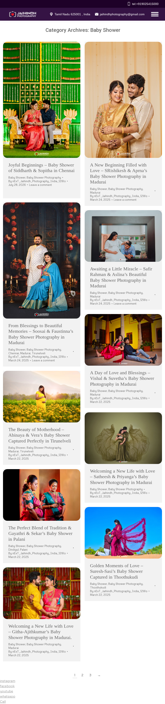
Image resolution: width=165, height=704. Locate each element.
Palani (24, 549)
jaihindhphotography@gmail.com (122, 14)
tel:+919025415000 (145, 4)
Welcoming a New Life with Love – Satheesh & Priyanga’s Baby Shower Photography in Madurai (122, 476)
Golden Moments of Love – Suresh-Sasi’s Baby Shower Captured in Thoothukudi (116, 571)
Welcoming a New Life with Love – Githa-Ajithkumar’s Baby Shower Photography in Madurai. (40, 631)
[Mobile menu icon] (154, 14)
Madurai (95, 192)
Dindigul (13, 549)
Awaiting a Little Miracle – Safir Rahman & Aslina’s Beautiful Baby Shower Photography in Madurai (121, 277)
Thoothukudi (98, 587)
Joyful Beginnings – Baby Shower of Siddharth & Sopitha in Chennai (41, 167)
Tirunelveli (38, 353)
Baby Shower (16, 177)
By (37, 181)
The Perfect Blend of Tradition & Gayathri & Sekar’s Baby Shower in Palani (40, 533)
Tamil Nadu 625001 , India (72, 14)
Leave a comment (40, 184)
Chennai (13, 353)
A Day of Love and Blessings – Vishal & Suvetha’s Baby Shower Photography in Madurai (122, 378)
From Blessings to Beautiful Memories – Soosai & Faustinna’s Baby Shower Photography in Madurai (40, 334)
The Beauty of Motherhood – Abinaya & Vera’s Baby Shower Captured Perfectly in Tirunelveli (39, 435)
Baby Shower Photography (44, 177)
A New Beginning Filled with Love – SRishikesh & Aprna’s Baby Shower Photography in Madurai (118, 173)
